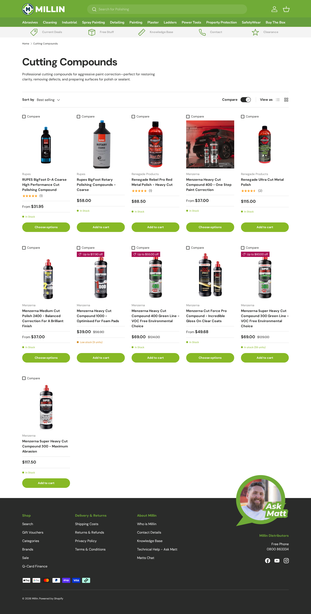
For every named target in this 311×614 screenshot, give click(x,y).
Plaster (153, 22)
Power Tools (191, 22)
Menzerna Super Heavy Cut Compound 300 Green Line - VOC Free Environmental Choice (265, 318)
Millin (35, 598)
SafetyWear (251, 22)
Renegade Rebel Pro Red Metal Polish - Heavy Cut (152, 182)
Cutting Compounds (45, 43)
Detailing (117, 22)
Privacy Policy (86, 541)
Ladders (170, 22)
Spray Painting (93, 22)
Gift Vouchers (32, 532)
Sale (25, 558)
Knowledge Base (149, 541)
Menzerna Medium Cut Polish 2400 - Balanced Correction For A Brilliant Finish (42, 318)
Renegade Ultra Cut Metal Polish (262, 182)
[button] (286, 9)
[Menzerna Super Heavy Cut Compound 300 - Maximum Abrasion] (46, 406)
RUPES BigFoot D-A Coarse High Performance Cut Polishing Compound (44, 184)
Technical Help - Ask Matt (157, 549)
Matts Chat (145, 558)
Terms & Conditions (90, 549)
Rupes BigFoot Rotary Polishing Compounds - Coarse (96, 184)
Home (25, 43)
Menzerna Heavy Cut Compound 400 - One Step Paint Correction (208, 184)
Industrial (69, 22)
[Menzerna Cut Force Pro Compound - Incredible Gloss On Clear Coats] (210, 275)
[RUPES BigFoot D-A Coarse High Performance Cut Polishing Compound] (46, 144)
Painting (135, 22)
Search (27, 524)
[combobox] (167, 9)
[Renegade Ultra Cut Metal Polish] (265, 144)
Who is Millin (146, 524)
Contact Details (149, 532)
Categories (30, 541)
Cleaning (50, 22)
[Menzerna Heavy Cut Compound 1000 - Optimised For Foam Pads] (101, 275)
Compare (230, 99)
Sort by (28, 99)
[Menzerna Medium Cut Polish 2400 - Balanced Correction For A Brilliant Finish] (46, 275)
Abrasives (30, 22)
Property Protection (221, 22)
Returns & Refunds (89, 532)
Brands (27, 549)
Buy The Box (275, 22)
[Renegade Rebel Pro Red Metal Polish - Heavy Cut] (155, 144)
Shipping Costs (86, 524)
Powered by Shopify (51, 598)
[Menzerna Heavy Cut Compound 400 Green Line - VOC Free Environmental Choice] (155, 275)
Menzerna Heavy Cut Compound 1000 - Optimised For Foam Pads (98, 316)
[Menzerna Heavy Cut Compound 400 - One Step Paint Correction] (210, 144)
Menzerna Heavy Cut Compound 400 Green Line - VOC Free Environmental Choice (155, 318)
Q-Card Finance (34, 566)
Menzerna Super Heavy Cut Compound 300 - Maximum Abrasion (45, 446)
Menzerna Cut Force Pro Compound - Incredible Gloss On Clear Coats (206, 316)
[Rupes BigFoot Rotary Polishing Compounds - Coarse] (101, 144)
